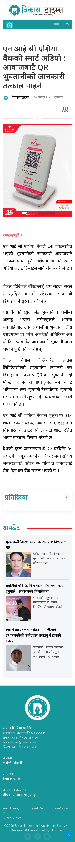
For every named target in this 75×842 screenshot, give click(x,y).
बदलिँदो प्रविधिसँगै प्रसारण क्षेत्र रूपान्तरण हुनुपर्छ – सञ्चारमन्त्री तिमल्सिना (35, 589)
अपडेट (11, 528)
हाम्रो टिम (37, 808)
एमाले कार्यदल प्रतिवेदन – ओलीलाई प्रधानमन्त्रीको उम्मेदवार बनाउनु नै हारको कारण (33, 635)
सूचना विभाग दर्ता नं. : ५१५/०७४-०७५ (12, 812)
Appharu (58, 831)
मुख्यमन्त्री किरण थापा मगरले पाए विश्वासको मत (37, 545)
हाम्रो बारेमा (61, 808)
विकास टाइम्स (20, 98)
